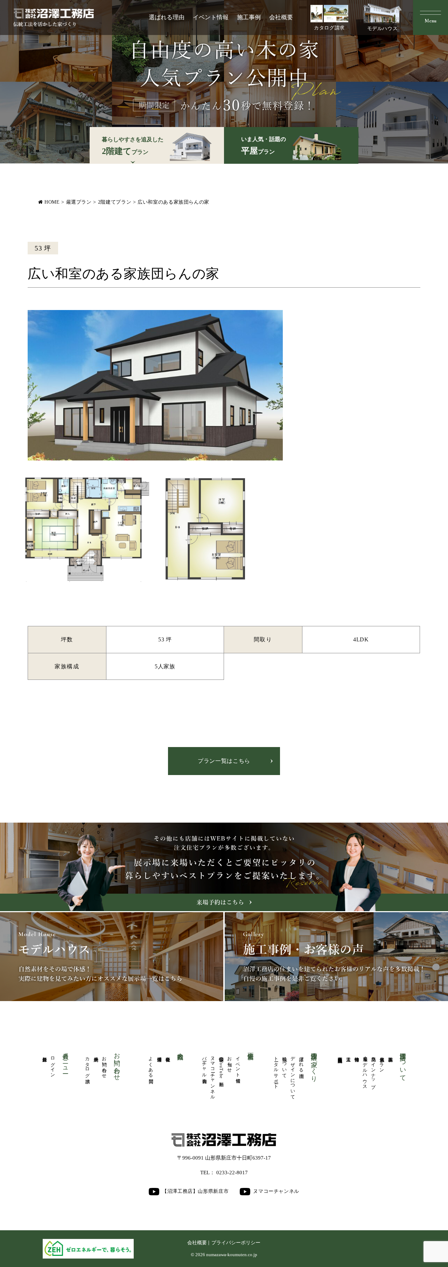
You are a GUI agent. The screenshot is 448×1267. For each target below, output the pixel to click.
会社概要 (281, 17)
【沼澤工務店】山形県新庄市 (195, 1191)
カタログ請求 (329, 27)
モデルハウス (382, 28)
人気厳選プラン (381, 1062)
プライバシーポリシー (235, 1242)
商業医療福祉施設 (339, 1054)
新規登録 (44, 1054)
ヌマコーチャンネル (212, 1076)
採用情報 (159, 1054)
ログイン (52, 1065)
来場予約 (95, 1054)
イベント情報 (211, 17)
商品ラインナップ (373, 1070)
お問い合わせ (104, 1065)
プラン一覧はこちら (224, 761)
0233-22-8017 (232, 1172)
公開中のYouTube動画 (221, 1066)
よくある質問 (150, 1065)
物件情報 (356, 1054)
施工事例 (249, 17)
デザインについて (292, 1075)
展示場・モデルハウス (365, 1070)
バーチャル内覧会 (204, 1065)
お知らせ (229, 1062)
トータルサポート (276, 1070)
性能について (284, 1065)
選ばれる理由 (166, 17)
